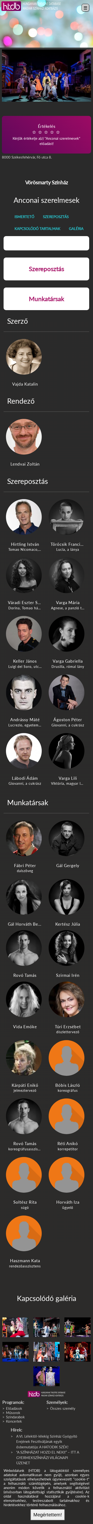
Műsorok (13, 1412)
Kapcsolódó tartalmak (37, 228)
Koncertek (14, 1421)
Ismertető (24, 216)
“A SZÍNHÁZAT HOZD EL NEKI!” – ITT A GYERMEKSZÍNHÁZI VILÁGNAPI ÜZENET (47, 1457)
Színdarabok (15, 1417)
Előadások (14, 1408)
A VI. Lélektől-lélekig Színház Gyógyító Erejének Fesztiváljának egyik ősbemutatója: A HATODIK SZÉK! (46, 1441)
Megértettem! (47, 1514)
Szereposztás (56, 216)
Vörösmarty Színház (46, 182)
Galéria (76, 228)
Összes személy (62, 1408)
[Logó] (46, 1394)
